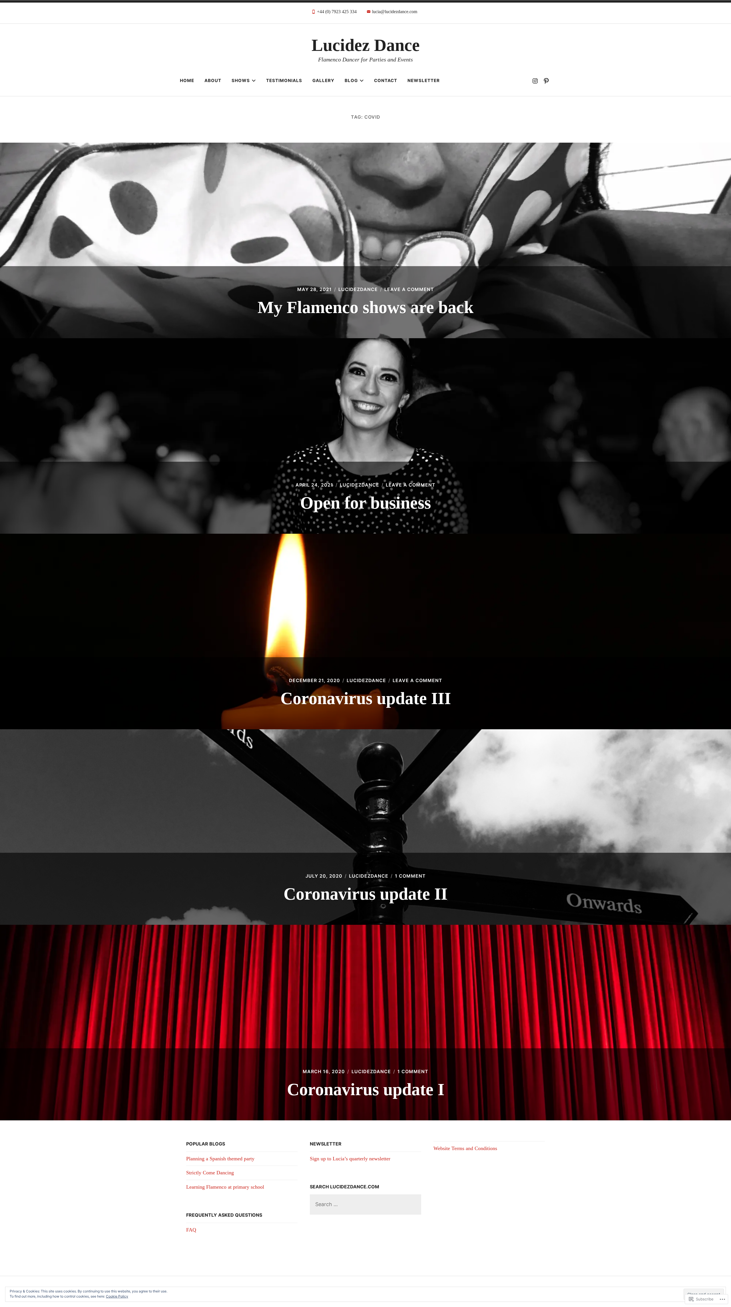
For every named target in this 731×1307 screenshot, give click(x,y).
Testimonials (284, 80)
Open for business (365, 502)
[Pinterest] (546, 80)
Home (187, 80)
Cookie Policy (117, 1296)
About (212, 80)
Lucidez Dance (366, 45)
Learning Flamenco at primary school (225, 1187)
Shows (241, 80)
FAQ (191, 1230)
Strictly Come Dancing (210, 1172)
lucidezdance (358, 289)
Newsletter (423, 80)
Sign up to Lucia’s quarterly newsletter (350, 1158)
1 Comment (410, 876)
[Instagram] (535, 80)
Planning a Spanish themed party (220, 1158)
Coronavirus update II (365, 893)
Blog (351, 80)
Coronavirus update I (365, 1089)
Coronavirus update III (365, 698)
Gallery (323, 80)
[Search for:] (365, 1204)
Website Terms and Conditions (465, 1148)
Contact (385, 80)
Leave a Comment (409, 289)
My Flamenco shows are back (365, 307)
